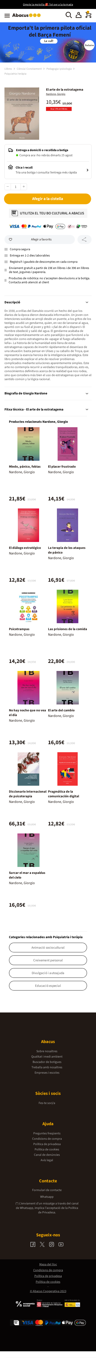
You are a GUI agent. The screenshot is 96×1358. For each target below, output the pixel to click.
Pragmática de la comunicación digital (63, 794)
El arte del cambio (61, 710)
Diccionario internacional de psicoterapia (27, 794)
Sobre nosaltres (46, 1051)
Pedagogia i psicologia (59, 69)
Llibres (8, 69)
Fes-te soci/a (47, 1103)
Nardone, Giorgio (55, 94)
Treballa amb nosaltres (46, 1067)
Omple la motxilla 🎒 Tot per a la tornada (48, 4)
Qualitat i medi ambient (47, 1056)
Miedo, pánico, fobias (25, 466)
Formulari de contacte (47, 1190)
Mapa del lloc (48, 1264)
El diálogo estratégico (25, 548)
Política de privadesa (47, 1144)
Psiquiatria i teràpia (15, 74)
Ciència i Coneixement (29, 69)
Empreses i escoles (47, 1073)
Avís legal (47, 1160)
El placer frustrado (62, 466)
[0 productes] (88, 17)
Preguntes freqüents (47, 1133)
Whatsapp (47, 1197)
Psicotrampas (19, 629)
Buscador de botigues (47, 1062)
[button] (78, 15)
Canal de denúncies (47, 1155)
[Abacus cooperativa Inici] (27, 17)
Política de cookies (47, 1149)
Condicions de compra (47, 1139)
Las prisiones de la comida (67, 629)
